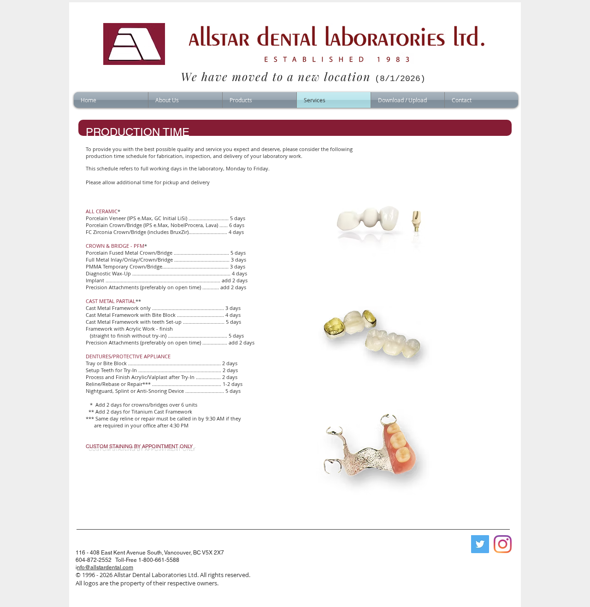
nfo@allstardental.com (105, 567)
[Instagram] (503, 544)
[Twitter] (480, 544)
